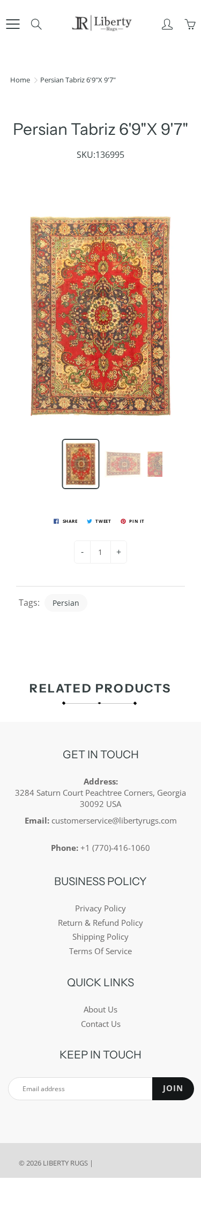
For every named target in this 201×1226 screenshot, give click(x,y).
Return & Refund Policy (100, 923)
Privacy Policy (100, 908)
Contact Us (101, 1024)
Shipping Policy (100, 937)
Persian (66, 603)
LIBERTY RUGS (65, 1163)
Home (20, 80)
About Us (100, 1009)
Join (173, 1088)
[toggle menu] (12, 24)
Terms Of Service (100, 951)
